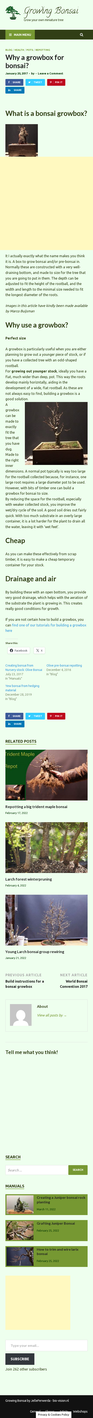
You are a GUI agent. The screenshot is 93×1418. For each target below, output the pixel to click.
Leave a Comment (50, 73)
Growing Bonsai (51, 11)
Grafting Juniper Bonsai (56, 1223)
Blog (8, 50)
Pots (29, 50)
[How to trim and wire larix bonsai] (20, 1250)
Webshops (80, 1411)
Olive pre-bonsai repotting (64, 665)
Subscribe (20, 1359)
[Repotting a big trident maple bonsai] (46, 802)
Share (17, 82)
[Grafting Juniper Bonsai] (20, 1224)
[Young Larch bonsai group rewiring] (46, 947)
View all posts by (52, 1015)
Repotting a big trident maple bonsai (36, 806)
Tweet (38, 82)
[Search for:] (46, 1170)
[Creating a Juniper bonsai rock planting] (20, 1198)
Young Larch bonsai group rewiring (34, 951)
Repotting (42, 50)
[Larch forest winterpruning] (46, 874)
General (35, 1411)
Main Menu (22, 34)
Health (19, 50)
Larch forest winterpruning (28, 879)
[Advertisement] (46, 203)
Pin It (59, 82)
